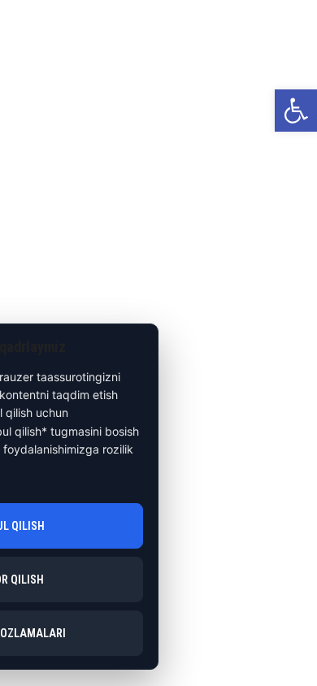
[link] (296, 110)
